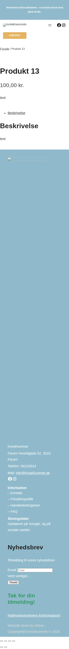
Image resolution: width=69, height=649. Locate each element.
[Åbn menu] (50, 25)
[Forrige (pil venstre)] (1, 647)
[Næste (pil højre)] (5, 647)
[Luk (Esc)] (13, 641)
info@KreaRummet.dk (33, 473)
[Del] (9, 641)
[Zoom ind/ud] (1, 641)
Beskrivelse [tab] (16, 113)
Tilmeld (13, 582)
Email (12, 570)
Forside (4, 48)
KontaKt (14, 35)
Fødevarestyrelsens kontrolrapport (34, 615)
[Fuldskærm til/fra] (5, 641)
